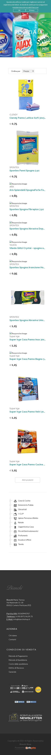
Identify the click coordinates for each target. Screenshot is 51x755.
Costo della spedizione (18, 664)
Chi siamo (13, 635)
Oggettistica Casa (26, 527)
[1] (36, 71)
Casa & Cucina (24, 500)
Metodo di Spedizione (18, 660)
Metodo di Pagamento (18, 656)
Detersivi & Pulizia (25, 505)
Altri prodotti (27, 480)
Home (21, 39)
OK (19, 10)
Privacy (31, 10)
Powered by (20, 747)
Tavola (21, 544)
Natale (21, 522)
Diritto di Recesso (16, 668)
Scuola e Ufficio (24, 540)
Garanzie (12, 672)
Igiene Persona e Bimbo (28, 518)
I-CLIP (21, 513)
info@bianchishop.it (21, 619)
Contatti (12, 639)
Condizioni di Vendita (21, 649)
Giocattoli (22, 509)
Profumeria (22, 535)
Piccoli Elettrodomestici (28, 531)
